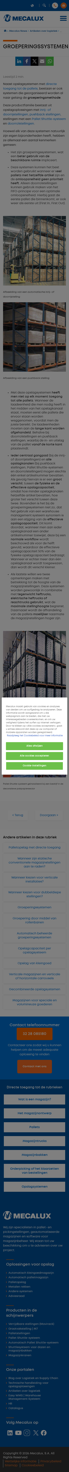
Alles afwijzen (34, 746)
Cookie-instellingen (34, 766)
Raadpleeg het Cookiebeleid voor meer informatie (35, 736)
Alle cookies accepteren (34, 756)
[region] (34, 735)
